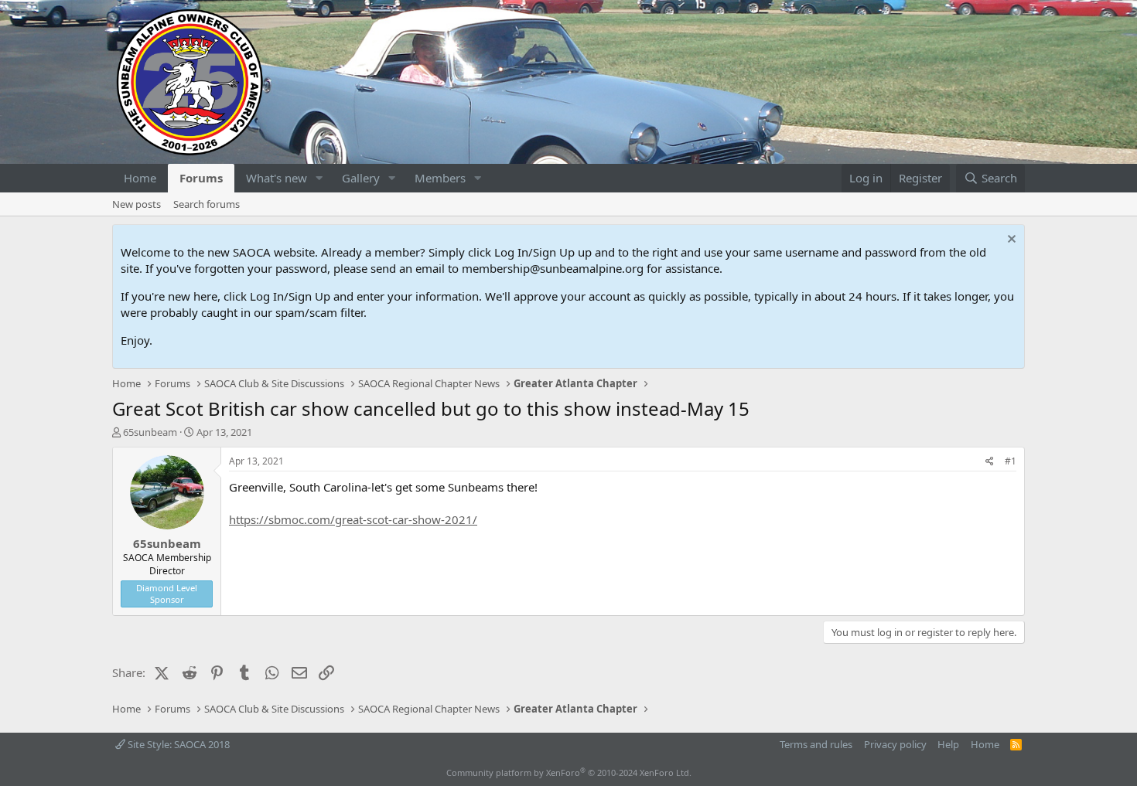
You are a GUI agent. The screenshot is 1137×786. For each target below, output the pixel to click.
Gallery (361, 177)
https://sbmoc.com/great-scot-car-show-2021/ (353, 519)
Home (140, 177)
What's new (276, 177)
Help (948, 744)
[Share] (989, 462)
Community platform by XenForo (568, 772)
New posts (136, 204)
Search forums (206, 204)
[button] (319, 178)
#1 (1010, 461)
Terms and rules (816, 744)
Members (440, 177)
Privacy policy (895, 744)
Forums (201, 177)
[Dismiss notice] (1009, 241)
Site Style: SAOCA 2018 (177, 744)
